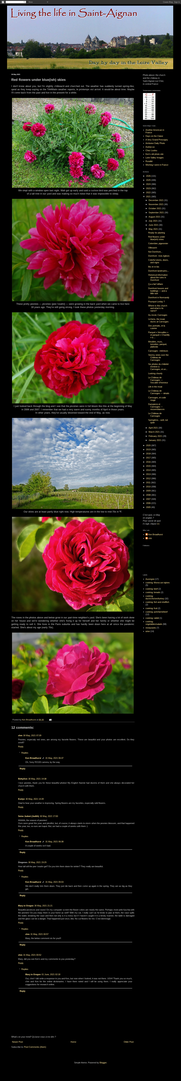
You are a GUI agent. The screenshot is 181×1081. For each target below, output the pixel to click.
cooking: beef (152, 589)
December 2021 (156, 200)
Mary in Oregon (26, 905)
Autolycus (150, 147)
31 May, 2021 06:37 (54, 758)
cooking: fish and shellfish (157, 602)
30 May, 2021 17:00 (49, 816)
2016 (148, 462)
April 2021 (153, 428)
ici (158, 524)
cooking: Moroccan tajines (158, 582)
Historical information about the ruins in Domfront (158, 277)
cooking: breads (153, 592)
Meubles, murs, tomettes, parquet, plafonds (157, 344)
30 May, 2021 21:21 (43, 905)
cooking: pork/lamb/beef (157, 612)
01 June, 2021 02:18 (51, 974)
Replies (24, 753)
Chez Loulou (151, 150)
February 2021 (156, 436)
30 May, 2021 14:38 (37, 779)
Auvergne (150, 579)
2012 (148, 478)
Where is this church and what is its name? (157, 308)
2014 (148, 470)
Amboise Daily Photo (155, 143)
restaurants (151, 628)
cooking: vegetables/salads (154, 622)
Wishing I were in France (157, 165)
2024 (148, 184)
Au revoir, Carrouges (157, 315)
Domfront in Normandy (158, 297)
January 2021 (155, 440)
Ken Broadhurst (33, 758)
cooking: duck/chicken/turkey (155, 597)
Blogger (103, 1062)
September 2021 (156, 212)
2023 (148, 188)
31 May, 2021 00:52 (32, 955)
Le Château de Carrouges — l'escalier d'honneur (158, 380)
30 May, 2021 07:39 (32, 735)
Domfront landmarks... (158, 271)
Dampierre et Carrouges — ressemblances (156, 406)
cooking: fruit (151, 608)
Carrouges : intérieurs (158, 351)
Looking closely (155, 373)
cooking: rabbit (152, 618)
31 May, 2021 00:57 (39, 934)
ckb (150, 538)
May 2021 (153, 229)
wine (148, 631)
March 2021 (154, 432)
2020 (148, 445)
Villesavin (152, 247)
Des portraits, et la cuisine (156, 326)
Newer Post (17, 1042)
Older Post (129, 1042)
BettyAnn (22, 779)
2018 (148, 453)
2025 (148, 180)
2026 (148, 176)
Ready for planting (156, 232)
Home (73, 1042)
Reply (20, 746)
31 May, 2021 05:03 (54, 882)
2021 (148, 196)
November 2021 (156, 204)
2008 (148, 495)
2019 (148, 449)
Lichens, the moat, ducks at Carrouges (158, 320)
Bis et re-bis (153, 266)
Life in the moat (155, 386)
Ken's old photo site (154, 154)
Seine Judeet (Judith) (28, 816)
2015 (148, 466)
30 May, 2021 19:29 (37, 862)
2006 (148, 503)
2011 (148, 482)
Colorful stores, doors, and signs (158, 261)
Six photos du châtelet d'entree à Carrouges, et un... (158, 366)
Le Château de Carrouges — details (158, 392)
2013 (148, 474)
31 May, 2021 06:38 (54, 841)
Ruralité (149, 161)
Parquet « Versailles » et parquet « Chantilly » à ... (159, 335)
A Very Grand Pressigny (157, 139)
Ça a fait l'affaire (155, 284)
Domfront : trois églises (159, 256)
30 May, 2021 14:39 (35, 799)
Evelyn (21, 799)
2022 (148, 192)
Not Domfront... (155, 252)
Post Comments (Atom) (35, 1047)
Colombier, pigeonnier (158, 243)
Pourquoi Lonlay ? (156, 301)
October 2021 (155, 208)
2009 (148, 490)
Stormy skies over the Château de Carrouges (158, 357)
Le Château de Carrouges (155, 414)
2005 (148, 507)
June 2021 (154, 225)
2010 (148, 486)
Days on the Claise (154, 136)
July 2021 (153, 221)
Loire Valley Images (155, 157)
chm (20, 735)
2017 (148, 457)
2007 (148, 499)
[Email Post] (50, 720)
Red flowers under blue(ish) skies (156, 238)
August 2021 (155, 217)
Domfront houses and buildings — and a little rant (158, 291)
